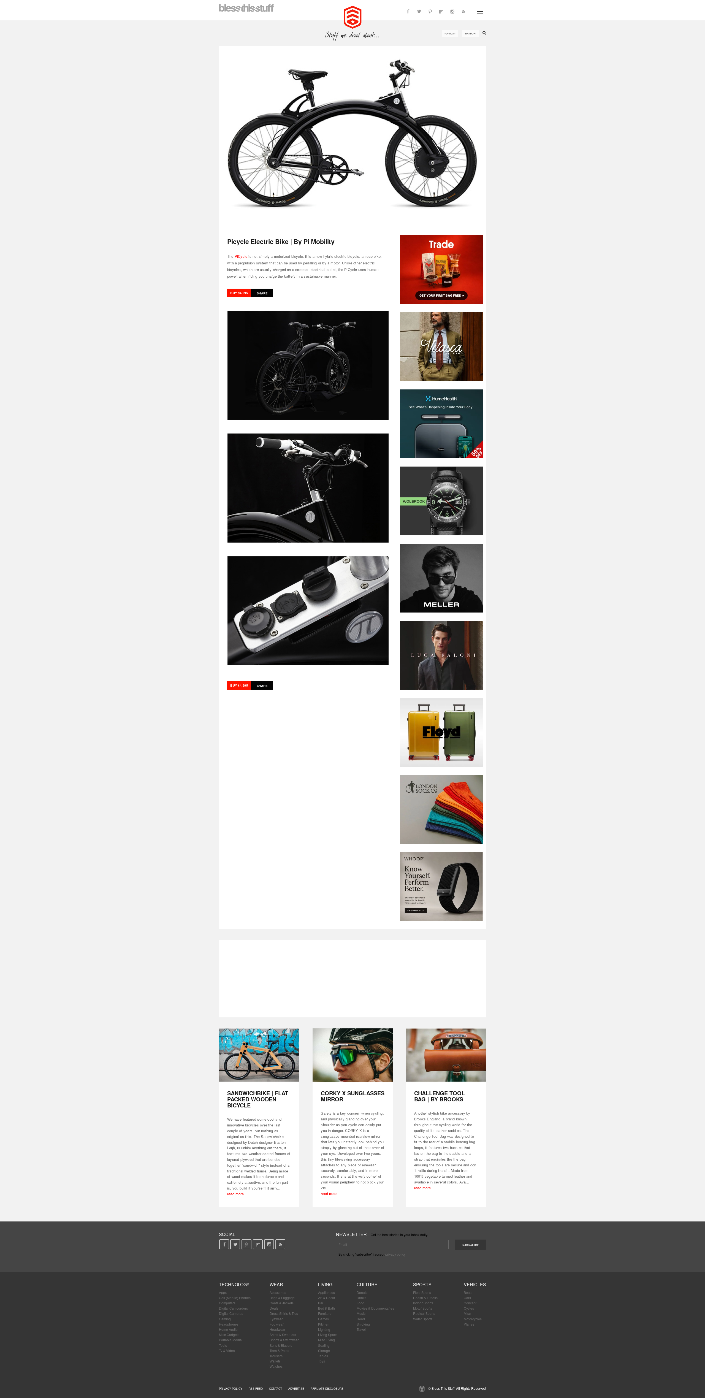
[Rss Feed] (463, 11)
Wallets (275, 1361)
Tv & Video (227, 1350)
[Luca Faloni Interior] (441, 655)
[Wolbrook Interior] (441, 501)
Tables (323, 1355)
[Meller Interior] (441, 578)
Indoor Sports (423, 1303)
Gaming (225, 1318)
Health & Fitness (425, 1297)
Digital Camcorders (233, 1308)
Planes (469, 1324)
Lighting (324, 1329)
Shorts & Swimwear (284, 1339)
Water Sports (422, 1318)
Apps (223, 1292)
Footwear (277, 1324)
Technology (234, 1284)
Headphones (228, 1324)
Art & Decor (326, 1297)
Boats (468, 1292)
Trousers (276, 1355)
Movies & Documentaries (375, 1308)
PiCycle (241, 256)
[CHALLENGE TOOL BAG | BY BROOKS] (446, 1055)
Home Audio (228, 1329)
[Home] (353, 16)
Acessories (278, 1292)
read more (235, 1193)
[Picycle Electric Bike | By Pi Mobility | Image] (352, 136)
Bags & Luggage (282, 1297)
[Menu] (480, 11)
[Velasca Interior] (441, 346)
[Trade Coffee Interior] (441, 269)
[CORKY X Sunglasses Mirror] (353, 1055)
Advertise (296, 1389)
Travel (361, 1329)
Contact (275, 1389)
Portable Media (230, 1339)
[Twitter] (419, 11)
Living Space (328, 1334)
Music (361, 1313)
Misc (467, 1313)
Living (325, 1284)
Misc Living (326, 1339)
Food (360, 1303)
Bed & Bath (326, 1308)
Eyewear (276, 1318)
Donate (362, 1292)
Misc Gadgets (229, 1334)
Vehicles (475, 1284)
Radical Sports (424, 1313)
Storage (324, 1350)
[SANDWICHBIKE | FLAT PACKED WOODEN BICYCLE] (259, 1055)
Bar (320, 1303)
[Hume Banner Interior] (441, 423)
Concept (470, 1303)
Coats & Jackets (282, 1303)
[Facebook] (408, 11)
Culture (367, 1284)
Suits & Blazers (281, 1345)
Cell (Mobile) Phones (235, 1297)
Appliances (326, 1292)
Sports (422, 1284)
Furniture (325, 1313)
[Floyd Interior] (441, 732)
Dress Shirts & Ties (284, 1313)
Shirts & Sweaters (283, 1334)
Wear (276, 1284)
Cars (467, 1297)
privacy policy (395, 1254)
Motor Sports (422, 1308)
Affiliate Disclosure (327, 1389)
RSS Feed (256, 1389)
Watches (276, 1366)
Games (323, 1318)
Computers (227, 1303)
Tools (223, 1345)
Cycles (469, 1308)
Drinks (361, 1297)
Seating (324, 1345)
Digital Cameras (231, 1313)
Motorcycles (473, 1318)
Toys (321, 1361)
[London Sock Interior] (441, 809)
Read (361, 1318)
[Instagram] (452, 11)
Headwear (277, 1329)
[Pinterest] (430, 11)
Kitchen (323, 1324)
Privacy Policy (230, 1389)
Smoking (363, 1324)
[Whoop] (441, 886)
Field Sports (422, 1292)
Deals (274, 1308)
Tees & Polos (279, 1350)
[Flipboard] (441, 11)
